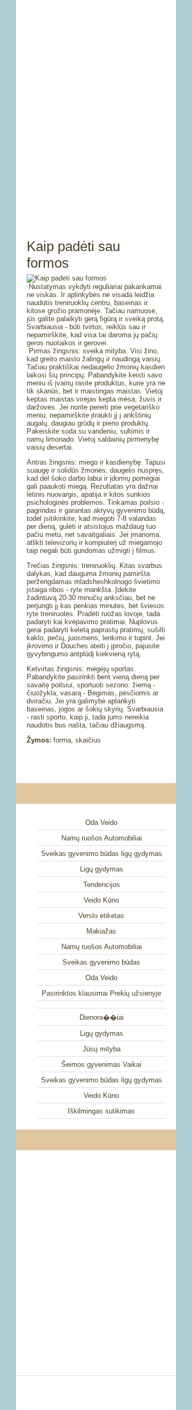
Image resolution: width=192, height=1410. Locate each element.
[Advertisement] (96, 107)
